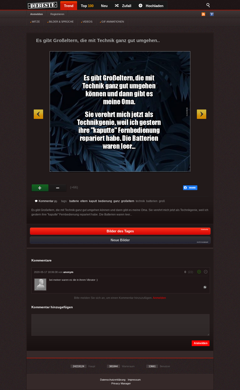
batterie (74, 201)
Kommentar (48, 201)
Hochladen (154, 6)
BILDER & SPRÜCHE (61, 21)
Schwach (58, 188)
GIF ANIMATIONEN (112, 21)
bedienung (105, 201)
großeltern (127, 201)
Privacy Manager (121, 383)
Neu (104, 6)
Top (87, 6)
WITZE (35, 21)
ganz (116, 201)
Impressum (134, 379)
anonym (68, 272)
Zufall (126, 6)
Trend (68, 6)
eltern (84, 201)
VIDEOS (87, 21)
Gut (40, 188)
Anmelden (36, 14)
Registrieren (57, 14)
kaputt (93, 201)
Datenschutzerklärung (112, 379)
